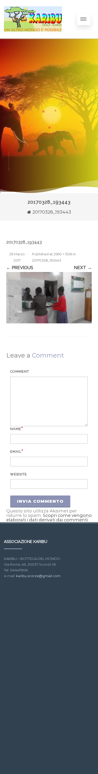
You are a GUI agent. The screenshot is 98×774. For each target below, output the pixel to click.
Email (15, 451)
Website (18, 474)
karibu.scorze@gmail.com (38, 576)
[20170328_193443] (49, 297)
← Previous (19, 267)
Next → (83, 267)
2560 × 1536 (63, 254)
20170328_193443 (46, 260)
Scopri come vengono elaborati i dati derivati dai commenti (49, 517)
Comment (19, 371)
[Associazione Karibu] (33, 36)
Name (15, 429)
